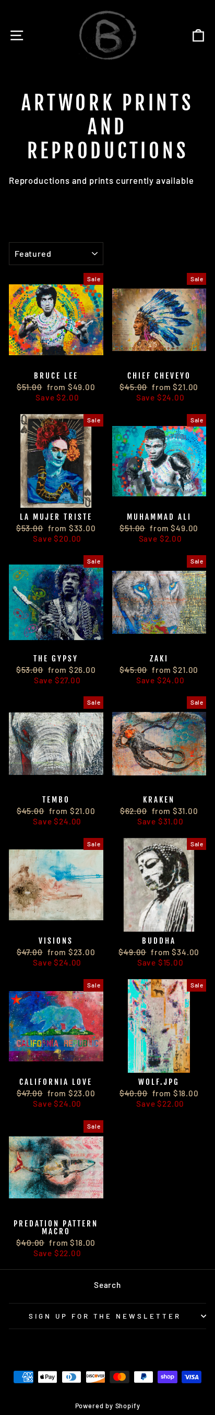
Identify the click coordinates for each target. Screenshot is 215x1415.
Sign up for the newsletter (105, 1316)
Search (107, 1284)
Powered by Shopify (107, 1405)
